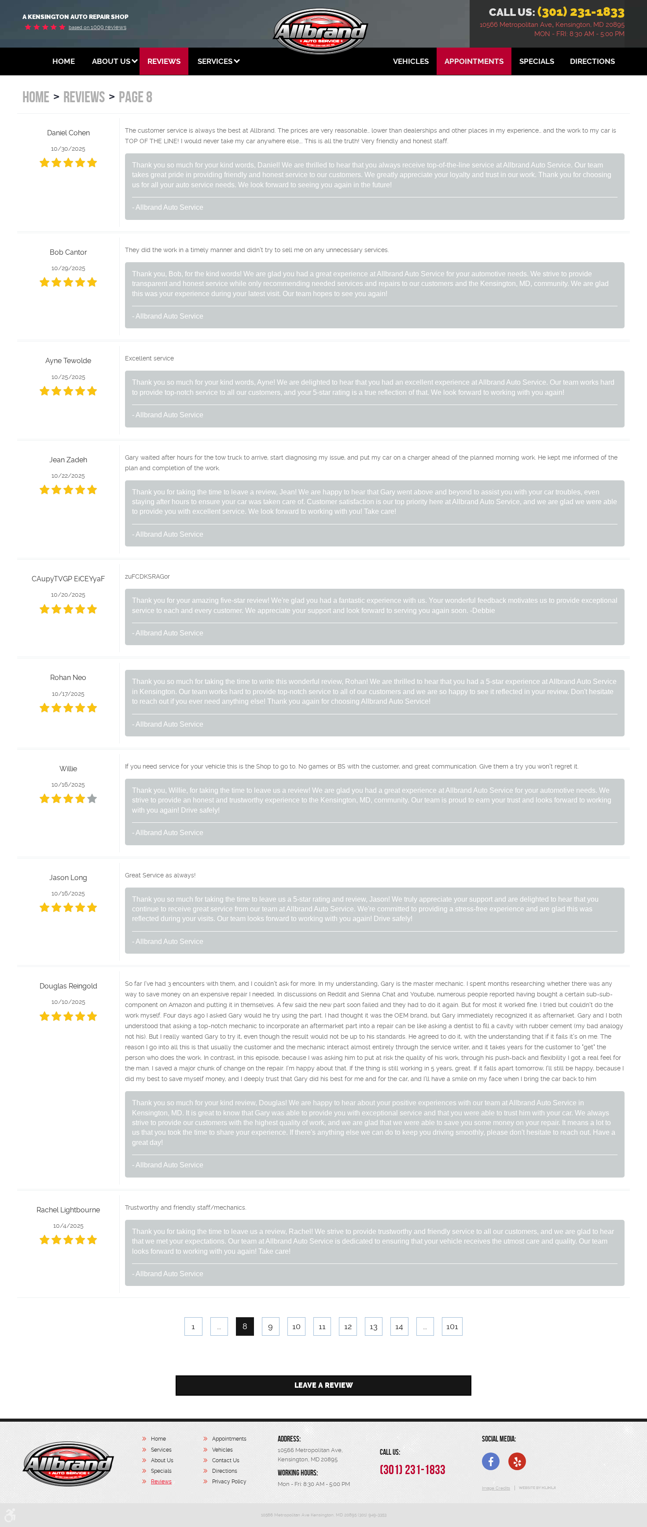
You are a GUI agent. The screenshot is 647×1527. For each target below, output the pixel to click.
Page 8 (135, 96)
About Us (111, 61)
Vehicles (411, 61)
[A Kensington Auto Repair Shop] (68, 1464)
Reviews (163, 61)
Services (215, 61)
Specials (536, 61)
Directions (592, 61)
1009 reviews (97, 27)
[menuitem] (63, 61)
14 (399, 1326)
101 (452, 1326)
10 (296, 1326)
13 (374, 1326)
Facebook (491, 1461)
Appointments (474, 61)
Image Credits (496, 1488)
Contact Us (225, 1460)
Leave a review (323, 1385)
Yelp (517, 1461)
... (219, 1326)
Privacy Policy (229, 1482)
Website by (536, 1488)
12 (348, 1326)
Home (63, 61)
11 (322, 1326)
